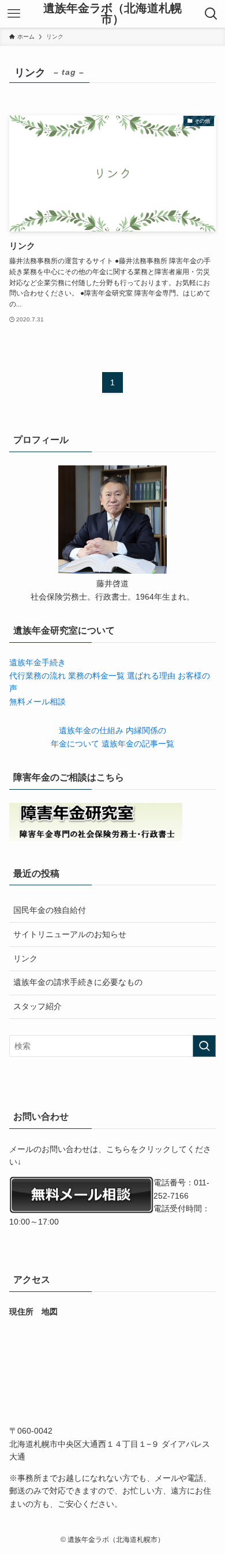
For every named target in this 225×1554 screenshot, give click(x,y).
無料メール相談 (37, 701)
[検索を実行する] (204, 1046)
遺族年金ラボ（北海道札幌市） (112, 14)
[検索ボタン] (211, 14)
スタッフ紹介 (37, 1006)
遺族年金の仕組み (92, 730)
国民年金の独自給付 (49, 910)
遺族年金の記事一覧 (138, 743)
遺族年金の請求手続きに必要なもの (77, 982)
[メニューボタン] (14, 14)
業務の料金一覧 (97, 675)
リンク (25, 958)
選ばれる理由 (152, 675)
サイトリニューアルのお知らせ (69, 934)
